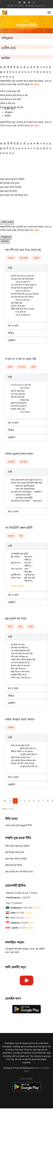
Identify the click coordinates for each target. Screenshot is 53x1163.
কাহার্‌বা (11, 258)
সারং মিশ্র (23, 462)
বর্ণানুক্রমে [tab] (9, 112)
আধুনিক (36, 258)
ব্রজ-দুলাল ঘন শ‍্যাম (15, 619)
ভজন (20, 626)
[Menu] (49, 12)
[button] (26, 268)
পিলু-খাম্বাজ (24, 258)
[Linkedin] (29, 2)
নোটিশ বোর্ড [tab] (10, 108)
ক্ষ (38, 67)
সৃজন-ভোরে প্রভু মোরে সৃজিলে (12, 179)
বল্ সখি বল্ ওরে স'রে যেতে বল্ (23, 250)
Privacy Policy (26, 1078)
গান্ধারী (30, 626)
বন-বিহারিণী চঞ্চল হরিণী (19, 528)
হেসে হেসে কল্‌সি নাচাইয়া (10, 187)
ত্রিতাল (10, 367)
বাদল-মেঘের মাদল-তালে (19, 454)
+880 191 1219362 (16, 5)
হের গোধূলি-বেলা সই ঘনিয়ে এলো (14, 195)
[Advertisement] (26, 1135)
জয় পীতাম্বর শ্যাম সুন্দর (9, 183)
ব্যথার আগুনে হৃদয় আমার (19, 719)
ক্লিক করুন (34, 84)
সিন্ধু (21, 536)
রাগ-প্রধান (22, 367)
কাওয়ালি (11, 462)
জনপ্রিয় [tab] (7, 115)
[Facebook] (19, 2)
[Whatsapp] (34, 2)
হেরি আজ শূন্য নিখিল (8, 191)
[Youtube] (24, 2)
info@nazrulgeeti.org (36, 5)
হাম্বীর (33, 367)
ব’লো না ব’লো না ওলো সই (20, 359)
